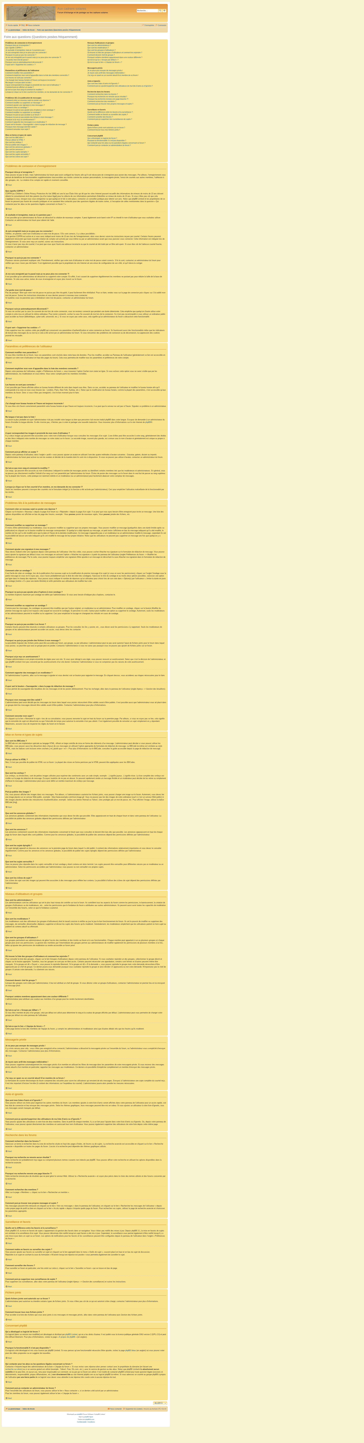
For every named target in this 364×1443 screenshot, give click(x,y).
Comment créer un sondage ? (16, 108)
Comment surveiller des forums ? (100, 117)
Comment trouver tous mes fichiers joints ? (103, 130)
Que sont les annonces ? (15, 149)
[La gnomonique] (31, 13)
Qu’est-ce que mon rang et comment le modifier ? (24, 90)
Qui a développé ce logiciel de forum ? (102, 138)
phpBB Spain (88, 1417)
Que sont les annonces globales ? (18, 147)
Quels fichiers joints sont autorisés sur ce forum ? (106, 128)
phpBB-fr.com (89, 1419)
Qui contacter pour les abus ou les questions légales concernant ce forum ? (116, 143)
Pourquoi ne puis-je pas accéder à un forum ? (23, 115)
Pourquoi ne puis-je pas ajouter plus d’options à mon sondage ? (30, 110)
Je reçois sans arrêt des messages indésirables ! (106, 73)
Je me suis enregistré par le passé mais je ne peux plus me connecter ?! (33, 57)
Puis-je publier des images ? (16, 145)
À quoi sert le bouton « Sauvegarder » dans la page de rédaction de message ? (36, 124)
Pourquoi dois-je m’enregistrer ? (17, 45)
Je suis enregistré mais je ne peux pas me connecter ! (26, 53)
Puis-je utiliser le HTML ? (15, 140)
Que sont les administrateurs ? (99, 45)
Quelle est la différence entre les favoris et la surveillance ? (110, 112)
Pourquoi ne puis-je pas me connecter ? (20, 55)
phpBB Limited (71, 1334)
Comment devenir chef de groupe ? (101, 55)
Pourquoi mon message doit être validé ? (21, 127)
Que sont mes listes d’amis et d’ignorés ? (103, 84)
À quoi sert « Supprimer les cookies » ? (20, 65)
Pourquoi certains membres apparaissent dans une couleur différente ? (114, 57)
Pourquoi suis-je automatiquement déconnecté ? (24, 62)
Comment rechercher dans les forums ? (102, 94)
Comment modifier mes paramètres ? (19, 73)
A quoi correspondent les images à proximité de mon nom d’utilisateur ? (33, 85)
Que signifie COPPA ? (13, 48)
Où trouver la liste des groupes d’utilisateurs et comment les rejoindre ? (114, 53)
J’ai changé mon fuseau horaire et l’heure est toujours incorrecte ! (30, 80)
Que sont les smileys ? (14, 142)
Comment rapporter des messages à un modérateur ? (26, 122)
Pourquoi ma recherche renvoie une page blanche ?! (107, 99)
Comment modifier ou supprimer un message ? (23, 103)
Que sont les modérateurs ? (98, 48)
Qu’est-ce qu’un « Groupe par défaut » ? (102, 60)
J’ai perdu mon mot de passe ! (17, 60)
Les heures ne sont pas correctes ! (18, 78)
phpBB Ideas (130, 1350)
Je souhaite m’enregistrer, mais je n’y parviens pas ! (25, 50)
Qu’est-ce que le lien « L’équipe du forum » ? (104, 62)
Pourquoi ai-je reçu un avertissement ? (20, 120)
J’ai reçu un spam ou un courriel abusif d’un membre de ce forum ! (112, 75)
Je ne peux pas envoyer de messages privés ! (105, 70)
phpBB (148, 422)
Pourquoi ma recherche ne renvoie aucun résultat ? (107, 97)
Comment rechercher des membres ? (101, 101)
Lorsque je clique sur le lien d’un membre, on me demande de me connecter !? (38, 92)
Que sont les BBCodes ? (14, 138)
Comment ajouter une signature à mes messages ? (25, 105)
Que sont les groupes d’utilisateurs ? (101, 50)
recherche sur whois (13, 1369)
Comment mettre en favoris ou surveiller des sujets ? (107, 115)
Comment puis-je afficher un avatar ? (19, 87)
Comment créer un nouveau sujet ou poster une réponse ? (27, 100)
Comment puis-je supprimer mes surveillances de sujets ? (109, 119)
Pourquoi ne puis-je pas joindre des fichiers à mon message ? (29, 117)
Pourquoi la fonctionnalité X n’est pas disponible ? (106, 141)
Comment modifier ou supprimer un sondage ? (23, 112)
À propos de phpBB (67, 1337)
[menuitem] (22, 25)
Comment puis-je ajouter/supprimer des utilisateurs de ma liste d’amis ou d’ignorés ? (120, 86)
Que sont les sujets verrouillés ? (17, 154)
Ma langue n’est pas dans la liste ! (18, 83)
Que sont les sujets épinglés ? (17, 152)
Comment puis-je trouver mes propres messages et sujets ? (110, 104)
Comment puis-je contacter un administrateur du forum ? (109, 145)
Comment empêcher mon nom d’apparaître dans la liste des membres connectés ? (37, 75)
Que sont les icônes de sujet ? (17, 157)
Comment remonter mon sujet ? (17, 129)
